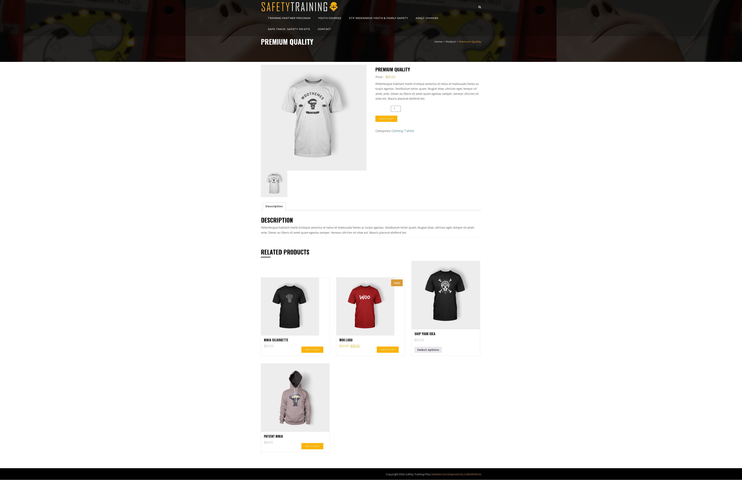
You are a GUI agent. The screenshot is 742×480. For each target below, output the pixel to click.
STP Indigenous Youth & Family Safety (378, 18)
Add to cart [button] (312, 349)
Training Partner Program (289, 18)
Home (438, 41)
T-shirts (409, 131)
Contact (324, 29)
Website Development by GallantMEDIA (456, 474)
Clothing (397, 131)
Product (451, 41)
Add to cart (386, 118)
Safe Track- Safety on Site (289, 29)
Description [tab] (274, 206)
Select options (428, 350)
